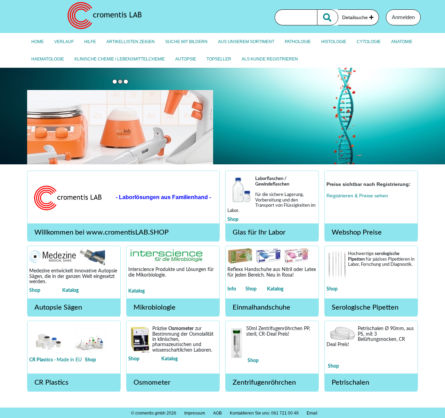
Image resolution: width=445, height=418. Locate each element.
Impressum (194, 413)
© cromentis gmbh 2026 (153, 413)
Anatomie (401, 41)
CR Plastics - (43, 360)
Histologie (333, 41)
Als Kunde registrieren (270, 59)
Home (37, 41)
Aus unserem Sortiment (246, 41)
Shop (232, 219)
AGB (217, 413)
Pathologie (298, 41)
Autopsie (185, 59)
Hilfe (90, 41)
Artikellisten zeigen (130, 41)
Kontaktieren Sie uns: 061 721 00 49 (264, 413)
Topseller (219, 59)
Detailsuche (355, 17)
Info (231, 289)
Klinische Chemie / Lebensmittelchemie (119, 59)
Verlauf (64, 41)
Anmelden (403, 17)
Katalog (70, 290)
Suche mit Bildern (186, 41)
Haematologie (47, 59)
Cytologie (369, 41)
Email (312, 413)
